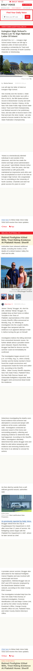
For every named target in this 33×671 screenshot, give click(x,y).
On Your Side (27, 8)
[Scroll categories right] (31, 8)
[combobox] (13, 17)
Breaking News (5, 8)
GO (27, 17)
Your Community (16, 8)
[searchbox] (14, 17)
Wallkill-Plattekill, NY (10, 233)
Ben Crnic (8, 304)
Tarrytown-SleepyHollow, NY (13, 27)
